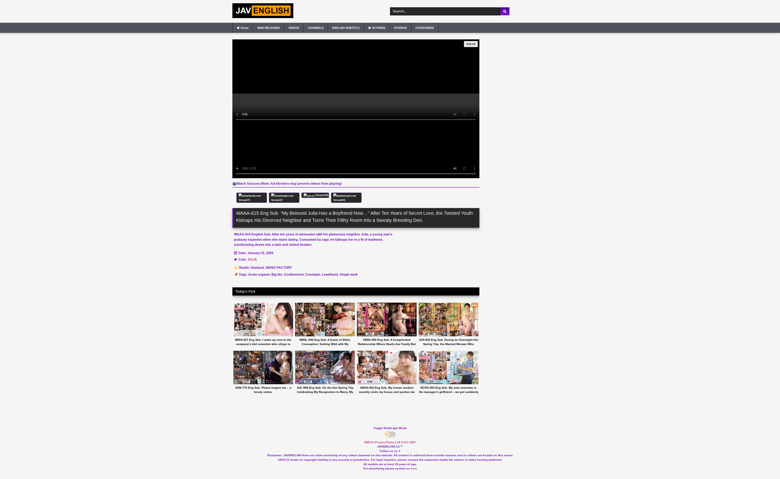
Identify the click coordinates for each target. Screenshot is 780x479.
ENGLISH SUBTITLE (346, 27)
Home (245, 27)
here (414, 468)
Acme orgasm (259, 274)
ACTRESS (378, 27)
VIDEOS (293, 27)
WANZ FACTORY (279, 267)
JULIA (252, 259)
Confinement (294, 274)
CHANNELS (315, 27)
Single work (349, 274)
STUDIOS (400, 27)
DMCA (368, 442)
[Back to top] (767, 467)
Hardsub (257, 267)
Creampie (312, 274)
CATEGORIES (424, 27)
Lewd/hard (330, 274)
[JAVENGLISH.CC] (262, 11)
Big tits (276, 274)
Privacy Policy (384, 442)
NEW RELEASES (268, 27)
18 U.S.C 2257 (406, 442)
